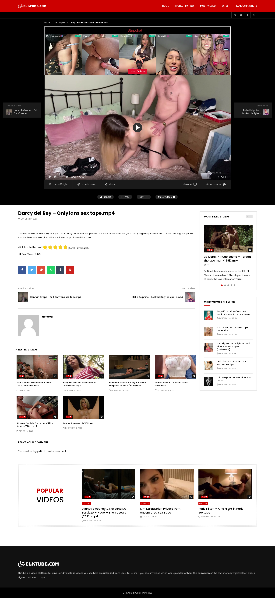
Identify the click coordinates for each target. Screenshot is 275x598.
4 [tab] (231, 285)
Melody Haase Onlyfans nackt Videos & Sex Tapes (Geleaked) (234, 346)
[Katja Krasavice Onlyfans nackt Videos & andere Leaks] (208, 315)
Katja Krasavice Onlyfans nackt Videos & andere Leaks (233, 313)
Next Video (188, 288)
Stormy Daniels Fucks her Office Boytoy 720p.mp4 (35, 425)
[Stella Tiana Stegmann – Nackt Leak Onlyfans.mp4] (37, 366)
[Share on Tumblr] (60, 270)
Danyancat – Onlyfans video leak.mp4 (171, 384)
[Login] (247, 15)
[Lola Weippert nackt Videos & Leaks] (208, 381)
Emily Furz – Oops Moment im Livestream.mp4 (79, 384)
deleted (47, 316)
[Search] (253, 15)
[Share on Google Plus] (41, 270)
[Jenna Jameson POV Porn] (83, 407)
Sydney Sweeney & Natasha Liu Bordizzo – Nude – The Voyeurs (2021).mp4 (104, 512)
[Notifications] (241, 15)
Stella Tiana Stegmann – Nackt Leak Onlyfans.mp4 (34, 384)
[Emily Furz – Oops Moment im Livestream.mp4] (83, 366)
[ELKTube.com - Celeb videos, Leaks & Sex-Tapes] (32, 6)
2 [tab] (225, 285)
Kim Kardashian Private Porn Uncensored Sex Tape (160, 510)
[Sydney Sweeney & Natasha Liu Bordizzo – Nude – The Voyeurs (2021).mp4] (108, 484)
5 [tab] (234, 285)
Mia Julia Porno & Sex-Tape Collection (232, 329)
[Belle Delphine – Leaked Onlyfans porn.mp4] (190, 297)
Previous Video (26, 288)
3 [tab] (228, 285)
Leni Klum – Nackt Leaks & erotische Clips (231, 363)
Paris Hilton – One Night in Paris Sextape (220, 510)
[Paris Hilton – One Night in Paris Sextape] (225, 484)
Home (165, 5)
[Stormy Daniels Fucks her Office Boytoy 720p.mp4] (37, 407)
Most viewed (208, 5)
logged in (38, 451)
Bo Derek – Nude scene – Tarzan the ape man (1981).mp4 (227, 258)
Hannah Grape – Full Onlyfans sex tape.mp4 (55, 297)
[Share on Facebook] (22, 270)
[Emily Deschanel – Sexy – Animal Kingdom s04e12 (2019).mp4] (129, 366)
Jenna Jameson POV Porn (78, 423)
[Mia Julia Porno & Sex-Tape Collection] (208, 331)
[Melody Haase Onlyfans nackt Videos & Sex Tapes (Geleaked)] (208, 347)
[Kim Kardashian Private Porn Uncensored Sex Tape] (167, 484)
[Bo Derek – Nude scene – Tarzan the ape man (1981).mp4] (228, 238)
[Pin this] (70, 270)
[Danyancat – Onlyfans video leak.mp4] (175, 366)
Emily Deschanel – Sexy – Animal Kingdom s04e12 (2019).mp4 (127, 384)
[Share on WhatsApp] (51, 270)
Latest (226, 5)
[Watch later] (234, 15)
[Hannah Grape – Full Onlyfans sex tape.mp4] (23, 297)
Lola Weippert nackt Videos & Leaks (234, 379)
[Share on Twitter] (32, 270)
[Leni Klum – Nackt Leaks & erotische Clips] (208, 365)
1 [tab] (222, 285)
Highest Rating (184, 5)
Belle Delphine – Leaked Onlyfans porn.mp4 (157, 297)
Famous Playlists (246, 5)
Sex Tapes (60, 22)
